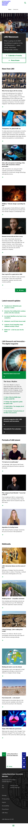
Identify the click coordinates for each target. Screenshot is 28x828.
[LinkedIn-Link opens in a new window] (24, 767)
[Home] (4, 754)
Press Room (5, 809)
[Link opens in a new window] (14, 760)
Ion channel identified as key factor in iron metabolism (15, 317)
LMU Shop (5, 812)
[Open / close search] (25, 3)
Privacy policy (5, 799)
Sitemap (4, 795)
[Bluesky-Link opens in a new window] (24, 758)
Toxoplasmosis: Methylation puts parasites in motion (12, 306)
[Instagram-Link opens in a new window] (24, 763)
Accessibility (5, 806)
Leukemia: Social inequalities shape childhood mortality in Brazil (13, 325)
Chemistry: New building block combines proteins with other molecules (15, 312)
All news (21, 290)
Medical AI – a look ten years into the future (14, 330)
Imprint (4, 802)
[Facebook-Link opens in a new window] (24, 754)
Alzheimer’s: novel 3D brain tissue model (14, 321)
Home (9, 9)
